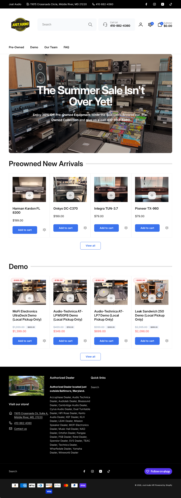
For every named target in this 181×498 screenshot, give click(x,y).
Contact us (20, 428)
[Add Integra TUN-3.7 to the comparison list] (126, 228)
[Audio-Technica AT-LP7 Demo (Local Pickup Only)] (111, 298)
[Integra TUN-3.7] (111, 195)
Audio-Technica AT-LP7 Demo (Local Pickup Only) (109, 315)
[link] (102, 4)
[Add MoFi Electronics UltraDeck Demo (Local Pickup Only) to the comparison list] (44, 341)
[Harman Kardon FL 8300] (29, 195)
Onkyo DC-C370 (65, 208)
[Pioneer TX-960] (152, 195)
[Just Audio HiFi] (26, 394)
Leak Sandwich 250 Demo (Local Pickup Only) (150, 315)
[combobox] (67, 24)
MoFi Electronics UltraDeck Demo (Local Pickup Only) (27, 315)
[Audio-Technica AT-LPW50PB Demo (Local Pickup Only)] (70, 298)
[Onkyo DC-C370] (70, 195)
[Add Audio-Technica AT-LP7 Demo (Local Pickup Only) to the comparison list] (126, 341)
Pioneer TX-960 (147, 208)
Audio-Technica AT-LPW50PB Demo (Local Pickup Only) (68, 315)
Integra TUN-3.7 (106, 208)
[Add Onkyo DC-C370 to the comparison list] (85, 228)
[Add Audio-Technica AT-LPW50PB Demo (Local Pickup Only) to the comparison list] (85, 341)
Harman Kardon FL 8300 (26, 210)
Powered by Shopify (163, 485)
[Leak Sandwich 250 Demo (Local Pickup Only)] (152, 298)
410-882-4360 (23, 422)
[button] (165, 24)
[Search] (90, 24)
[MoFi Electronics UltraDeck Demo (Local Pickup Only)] (29, 298)
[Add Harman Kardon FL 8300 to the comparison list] (44, 230)
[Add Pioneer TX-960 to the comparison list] (166, 228)
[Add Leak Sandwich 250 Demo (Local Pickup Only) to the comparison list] (166, 341)
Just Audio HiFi (148, 485)
